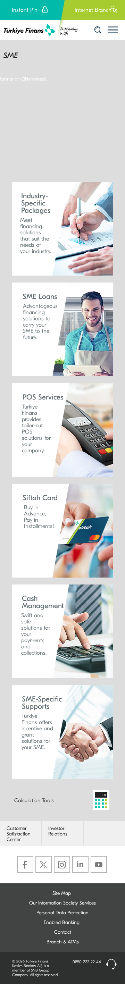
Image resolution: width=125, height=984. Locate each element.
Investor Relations (57, 831)
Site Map (61, 893)
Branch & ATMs (63, 942)
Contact (62, 932)
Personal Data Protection (62, 913)
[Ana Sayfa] (40, 30)
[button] (62, 229)
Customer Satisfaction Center (19, 834)
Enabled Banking (62, 922)
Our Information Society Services (62, 903)
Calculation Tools (33, 800)
